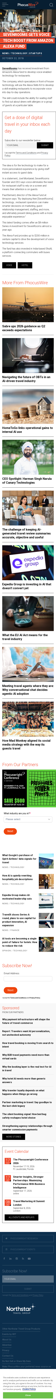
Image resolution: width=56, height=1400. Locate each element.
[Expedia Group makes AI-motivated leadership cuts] (46, 900)
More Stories (13, 1137)
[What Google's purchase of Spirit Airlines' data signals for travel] (46, 861)
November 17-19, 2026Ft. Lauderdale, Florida (23, 1167)
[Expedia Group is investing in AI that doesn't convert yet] (28, 562)
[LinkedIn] (10, 1259)
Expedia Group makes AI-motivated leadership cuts (17, 897)
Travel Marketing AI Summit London (29, 1203)
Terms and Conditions (26, 153)
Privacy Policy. (35, 998)
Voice (9, 265)
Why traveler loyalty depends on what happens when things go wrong (23, 1092)
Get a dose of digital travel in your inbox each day (27, 124)
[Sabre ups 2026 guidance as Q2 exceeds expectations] (28, 304)
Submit (45, 145)
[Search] (51, 4)
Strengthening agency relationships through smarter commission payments (27, 1128)
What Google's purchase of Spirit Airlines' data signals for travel (19, 859)
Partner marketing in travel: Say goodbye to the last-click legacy (27, 1104)
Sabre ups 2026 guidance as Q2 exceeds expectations (23, 328)
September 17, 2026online (22, 1192)
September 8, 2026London (22, 1209)
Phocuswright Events (22, 1249)
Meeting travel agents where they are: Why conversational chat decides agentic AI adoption (28, 690)
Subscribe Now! (14, 1271)
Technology (19, 53)
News (5, 53)
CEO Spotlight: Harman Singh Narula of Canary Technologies (27, 480)
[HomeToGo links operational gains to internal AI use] (28, 406)
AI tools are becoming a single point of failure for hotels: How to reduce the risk (19, 942)
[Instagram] (17, 1259)
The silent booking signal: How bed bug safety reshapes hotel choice (24, 1116)
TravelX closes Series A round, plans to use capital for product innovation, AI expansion (19, 920)
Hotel (25, 265)
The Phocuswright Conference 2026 (30, 1161)
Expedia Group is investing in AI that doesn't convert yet (26, 586)
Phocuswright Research (24, 1238)
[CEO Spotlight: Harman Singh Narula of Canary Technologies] (28, 457)
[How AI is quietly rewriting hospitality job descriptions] (46, 881)
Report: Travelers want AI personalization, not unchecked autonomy (26, 1033)
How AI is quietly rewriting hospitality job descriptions (17, 877)
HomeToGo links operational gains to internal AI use (27, 430)
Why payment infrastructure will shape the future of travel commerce (26, 1021)
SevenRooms (9, 68)
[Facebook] (4, 1259)
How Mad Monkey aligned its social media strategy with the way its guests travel (26, 744)
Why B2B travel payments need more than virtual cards (25, 1057)
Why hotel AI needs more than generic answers (23, 1080)
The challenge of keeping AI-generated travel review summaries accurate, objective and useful (26, 533)
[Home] (28, 4)
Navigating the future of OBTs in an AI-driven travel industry (26, 379)
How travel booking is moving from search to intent (27, 1045)
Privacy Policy (38, 1295)
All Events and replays (21, 1217)
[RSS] (23, 1259)
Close (28, 1395)
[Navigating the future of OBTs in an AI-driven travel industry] (28, 355)
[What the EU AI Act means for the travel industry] (28, 613)
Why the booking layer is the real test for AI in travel (26, 1068)
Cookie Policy (29, 1389)
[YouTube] (29, 1259)
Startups (35, 53)
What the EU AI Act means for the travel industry (25, 637)
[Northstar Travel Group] (21, 1309)
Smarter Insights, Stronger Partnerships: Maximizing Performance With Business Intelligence (29, 1182)
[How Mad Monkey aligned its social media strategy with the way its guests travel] (28, 719)
